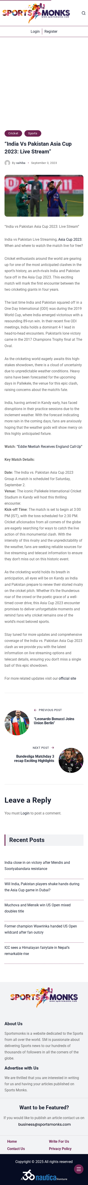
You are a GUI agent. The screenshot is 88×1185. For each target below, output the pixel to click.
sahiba (20, 163)
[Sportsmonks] (36, 13)
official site (67, 678)
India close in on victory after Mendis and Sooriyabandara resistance (37, 865)
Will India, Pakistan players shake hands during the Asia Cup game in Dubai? (42, 887)
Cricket (13, 133)
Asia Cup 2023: (70, 239)
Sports (32, 133)
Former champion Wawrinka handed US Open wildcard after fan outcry (41, 929)
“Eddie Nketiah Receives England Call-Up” (49, 446)
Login (25, 813)
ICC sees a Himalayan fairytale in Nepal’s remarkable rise (37, 950)
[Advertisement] (44, 86)
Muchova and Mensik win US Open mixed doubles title (38, 908)
